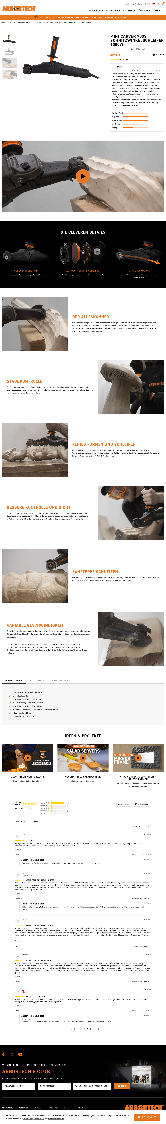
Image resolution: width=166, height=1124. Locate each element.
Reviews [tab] (19, 821)
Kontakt (80, 1108)
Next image (99, 59)
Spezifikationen (38, 680)
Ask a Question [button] (123, 804)
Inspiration (112, 10)
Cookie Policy (39, 1118)
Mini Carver (19, 850)
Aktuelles (128, 10)
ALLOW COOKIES (147, 1117)
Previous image (23, 59)
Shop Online (95, 10)
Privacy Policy (28, 1118)
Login (127, 4)
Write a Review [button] (143, 804)
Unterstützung (60, 680)
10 (98, 1029)
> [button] (102, 1029)
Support (157, 10)
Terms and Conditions (56, 1118)
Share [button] (20, 855)
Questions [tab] (34, 821)
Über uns (143, 10)
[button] (102, 10)
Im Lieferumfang (14, 680)
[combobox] (92, 1086)
